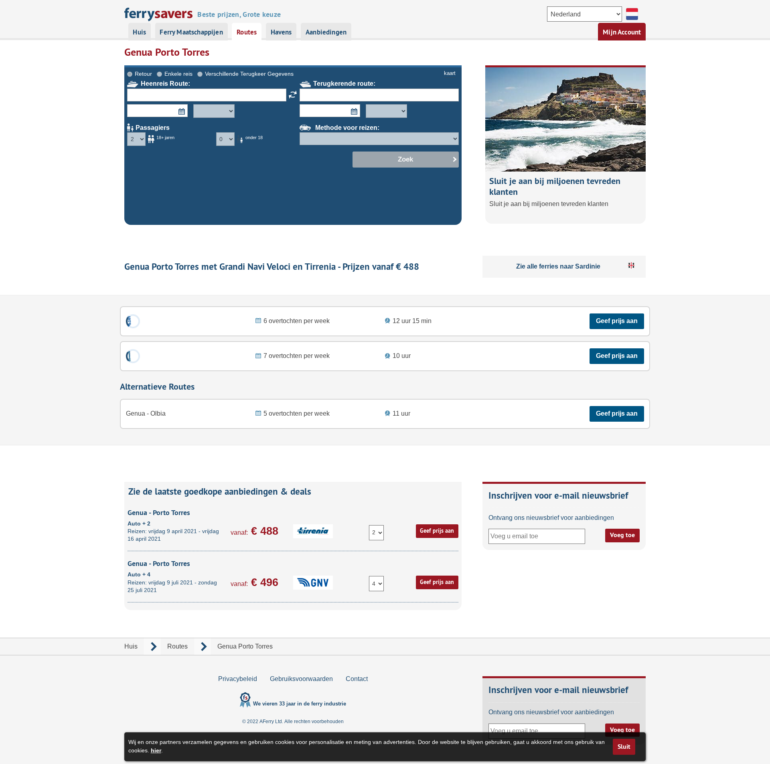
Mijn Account (622, 32)
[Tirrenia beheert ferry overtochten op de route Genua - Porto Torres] (133, 356)
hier (156, 750)
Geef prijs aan (617, 320)
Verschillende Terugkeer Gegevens (249, 74)
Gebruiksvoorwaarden (301, 678)
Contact (357, 678)
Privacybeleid (237, 678)
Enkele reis (178, 74)
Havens (281, 32)
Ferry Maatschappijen (191, 32)
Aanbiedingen (326, 32)
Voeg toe (622, 535)
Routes (247, 32)
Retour (143, 74)
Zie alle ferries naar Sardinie (558, 266)
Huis (139, 32)
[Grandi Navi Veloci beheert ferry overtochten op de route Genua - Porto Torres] (133, 321)
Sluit (624, 746)
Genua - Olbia (146, 413)
